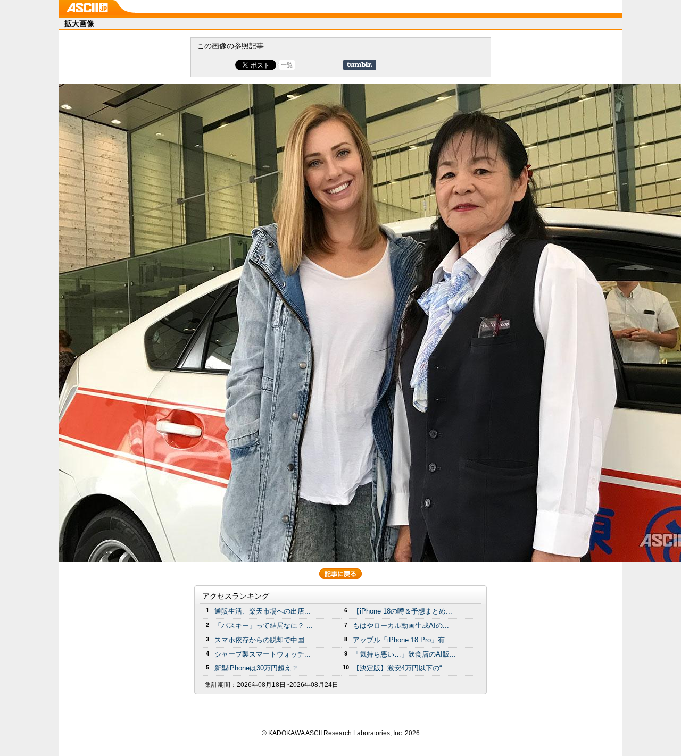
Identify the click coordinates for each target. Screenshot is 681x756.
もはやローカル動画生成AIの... (401, 625)
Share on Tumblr (359, 65)
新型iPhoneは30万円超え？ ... (263, 668)
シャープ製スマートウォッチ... (262, 654)
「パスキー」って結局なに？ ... (263, 625)
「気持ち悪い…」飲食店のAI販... (404, 654)
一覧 (287, 65)
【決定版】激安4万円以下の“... (400, 668)
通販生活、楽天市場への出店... (262, 611)
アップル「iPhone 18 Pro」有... (402, 640)
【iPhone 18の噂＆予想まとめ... (402, 611)
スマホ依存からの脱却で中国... (262, 640)
